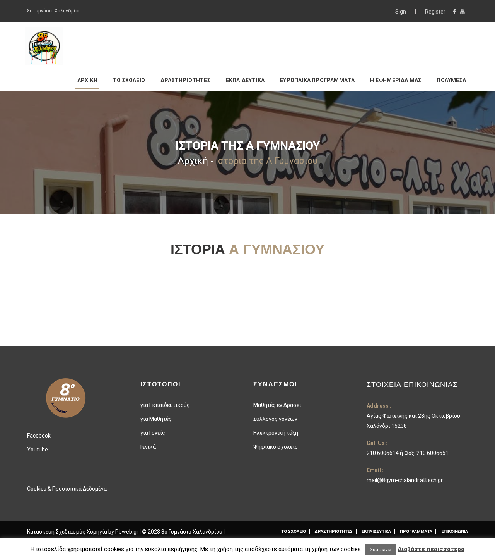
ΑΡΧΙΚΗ (87, 80)
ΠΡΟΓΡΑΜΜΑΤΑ (416, 531)
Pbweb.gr (127, 532)
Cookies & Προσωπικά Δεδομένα (67, 489)
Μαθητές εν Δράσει (277, 405)
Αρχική (193, 160)
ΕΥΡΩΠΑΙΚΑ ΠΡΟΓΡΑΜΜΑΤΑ (317, 80)
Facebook (39, 435)
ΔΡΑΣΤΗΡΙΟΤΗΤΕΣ (185, 80)
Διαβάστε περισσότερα (431, 549)
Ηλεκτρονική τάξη (275, 433)
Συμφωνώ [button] (380, 549)
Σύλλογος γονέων (275, 419)
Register (435, 12)
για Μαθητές (156, 419)
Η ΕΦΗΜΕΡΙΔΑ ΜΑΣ (395, 80)
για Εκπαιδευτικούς (165, 405)
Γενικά (148, 447)
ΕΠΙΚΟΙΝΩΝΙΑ (454, 531)
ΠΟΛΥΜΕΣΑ (451, 80)
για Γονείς (152, 433)
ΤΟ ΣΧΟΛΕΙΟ (129, 80)
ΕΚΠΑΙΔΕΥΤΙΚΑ (245, 80)
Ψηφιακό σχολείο (275, 447)
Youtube (37, 449)
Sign (401, 12)
